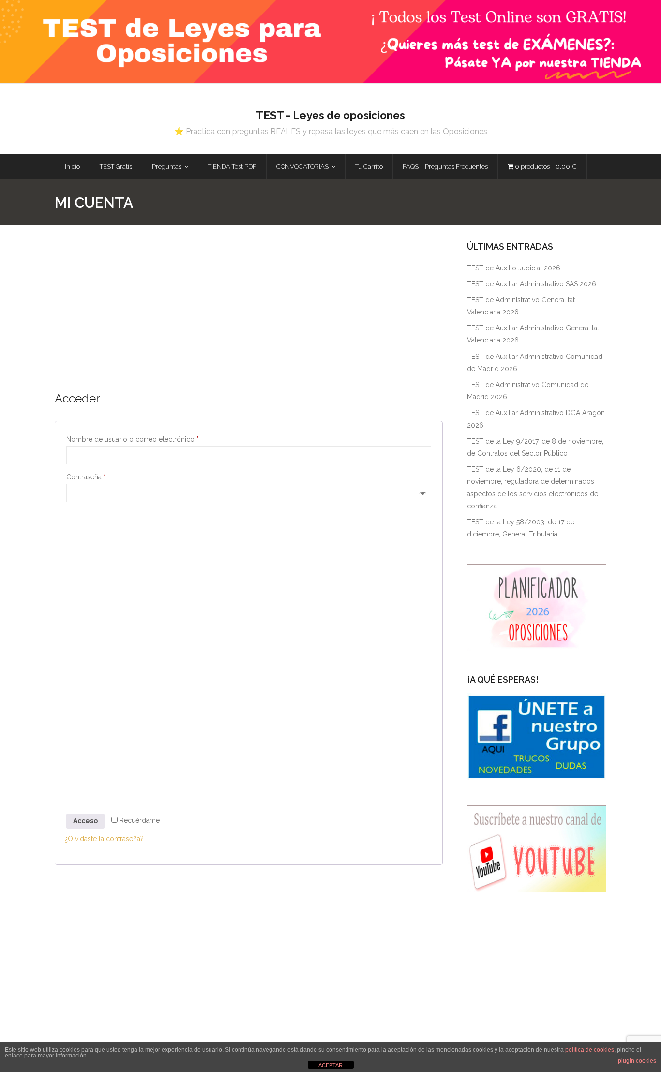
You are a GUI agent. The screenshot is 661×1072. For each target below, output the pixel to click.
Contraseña (103, 477)
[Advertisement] (249, 315)
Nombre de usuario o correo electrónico (150, 439)
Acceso (85, 821)
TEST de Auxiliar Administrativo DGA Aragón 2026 (536, 419)
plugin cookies (637, 1060)
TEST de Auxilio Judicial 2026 (513, 268)
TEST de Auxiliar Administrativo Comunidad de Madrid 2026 (534, 362)
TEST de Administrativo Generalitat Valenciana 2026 (521, 306)
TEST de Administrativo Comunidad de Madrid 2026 (527, 391)
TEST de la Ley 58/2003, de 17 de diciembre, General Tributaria (520, 528)
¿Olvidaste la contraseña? (104, 839)
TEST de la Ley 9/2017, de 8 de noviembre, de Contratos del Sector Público (535, 447)
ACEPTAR (330, 1065)
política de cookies (589, 1049)
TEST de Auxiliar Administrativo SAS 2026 (531, 284)
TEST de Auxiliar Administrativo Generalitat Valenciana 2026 (533, 334)
